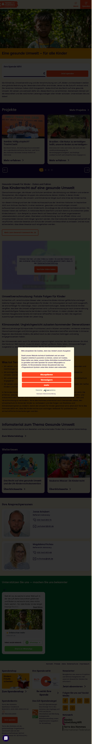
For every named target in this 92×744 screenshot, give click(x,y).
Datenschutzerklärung (49, 393)
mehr (46, 385)
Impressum (39, 393)
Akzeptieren (46, 374)
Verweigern (47, 380)
